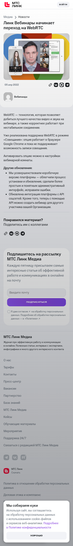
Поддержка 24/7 (15, 438)
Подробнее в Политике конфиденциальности (32, 525)
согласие (23, 311)
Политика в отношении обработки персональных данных (36, 486)
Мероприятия (13, 431)
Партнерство (12, 396)
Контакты (10, 374)
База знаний (12, 403)
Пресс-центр (12, 381)
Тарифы (9, 367)
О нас (7, 360)
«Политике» (31, 318)
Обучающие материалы (20, 424)
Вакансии (10, 389)
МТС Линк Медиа (15, 410)
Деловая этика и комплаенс (22, 495)
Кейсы (8, 417)
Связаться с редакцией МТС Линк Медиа (31, 445)
